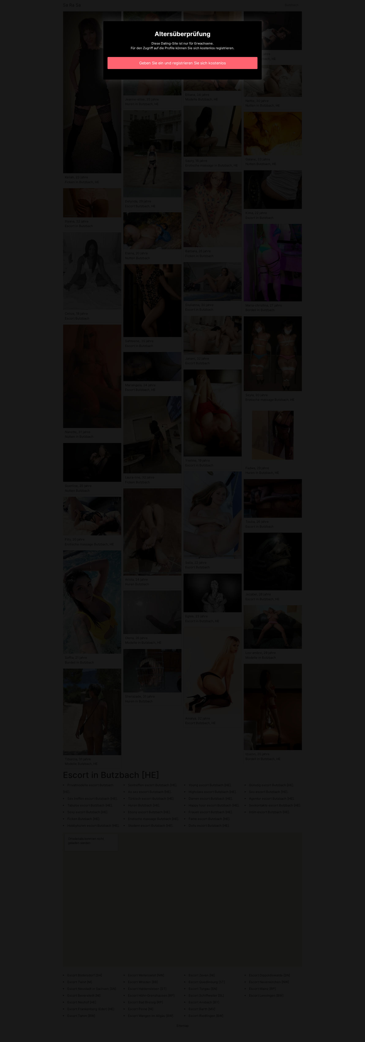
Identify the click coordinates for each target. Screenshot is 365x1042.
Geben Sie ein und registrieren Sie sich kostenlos (182, 63)
